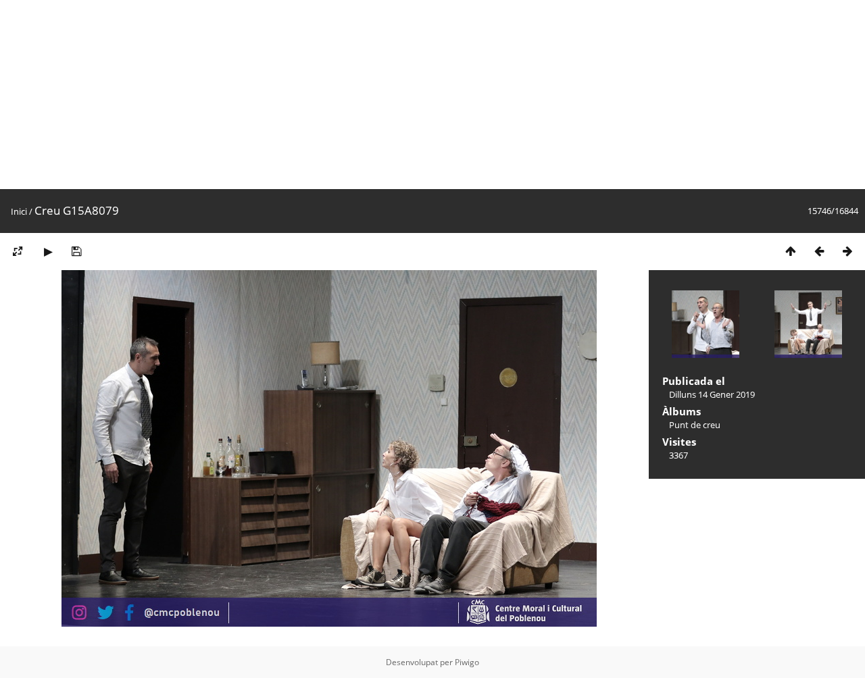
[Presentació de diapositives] (48, 251)
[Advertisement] (405, 94)
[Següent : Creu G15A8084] (847, 251)
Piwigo (467, 662)
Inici (19, 211)
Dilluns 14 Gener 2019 (712, 394)
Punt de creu (694, 425)
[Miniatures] (790, 251)
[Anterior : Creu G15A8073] (819, 251)
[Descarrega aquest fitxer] (76, 251)
